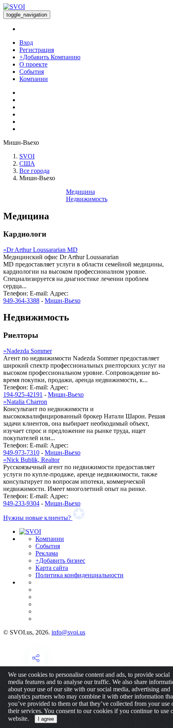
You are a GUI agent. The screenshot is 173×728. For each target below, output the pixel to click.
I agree (46, 719)
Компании (33, 78)
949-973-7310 (21, 452)
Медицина (80, 191)
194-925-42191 (23, 394)
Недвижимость (86, 199)
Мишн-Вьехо (62, 300)
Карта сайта (51, 567)
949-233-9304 (21, 503)
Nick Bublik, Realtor (31, 459)
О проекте (33, 64)
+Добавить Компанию (49, 57)
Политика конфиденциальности (79, 575)
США (27, 163)
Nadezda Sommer (27, 350)
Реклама (46, 553)
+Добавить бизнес (60, 560)
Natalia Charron (25, 401)
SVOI (27, 156)
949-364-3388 (21, 300)
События (31, 71)
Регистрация (36, 49)
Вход (26, 42)
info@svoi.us (68, 632)
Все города (34, 170)
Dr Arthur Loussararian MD (40, 249)
